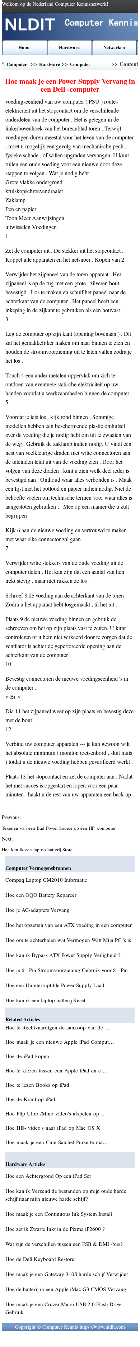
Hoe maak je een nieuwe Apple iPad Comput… (59, 1041)
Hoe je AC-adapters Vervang (37, 909)
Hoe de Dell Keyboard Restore (39, 1258)
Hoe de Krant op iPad (31, 1099)
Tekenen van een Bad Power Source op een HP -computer (59, 828)
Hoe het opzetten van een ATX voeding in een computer (68, 924)
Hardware (69, 47)
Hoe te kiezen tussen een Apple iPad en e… (55, 1070)
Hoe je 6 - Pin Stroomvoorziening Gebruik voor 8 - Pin (66, 970)
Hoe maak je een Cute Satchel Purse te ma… (56, 1142)
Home (24, 47)
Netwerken (114, 47)
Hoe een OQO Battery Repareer (40, 894)
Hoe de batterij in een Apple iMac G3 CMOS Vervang (65, 1289)
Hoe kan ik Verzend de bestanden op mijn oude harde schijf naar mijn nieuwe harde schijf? (65, 1194)
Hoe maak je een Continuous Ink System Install (58, 1213)
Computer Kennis (16, 65)
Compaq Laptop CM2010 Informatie (46, 879)
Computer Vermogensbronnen (89, 65)
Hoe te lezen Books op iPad (38, 1084)
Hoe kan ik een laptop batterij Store (38, 849)
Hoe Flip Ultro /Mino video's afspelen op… (54, 1113)
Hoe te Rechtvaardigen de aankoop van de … (57, 1027)
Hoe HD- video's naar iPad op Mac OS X (53, 1127)
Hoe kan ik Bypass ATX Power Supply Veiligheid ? (63, 954)
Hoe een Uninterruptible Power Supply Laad (54, 985)
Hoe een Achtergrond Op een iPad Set (48, 1175)
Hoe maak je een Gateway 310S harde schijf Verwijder (66, 1273)
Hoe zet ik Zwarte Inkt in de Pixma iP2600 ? (55, 1228)
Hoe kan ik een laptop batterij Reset (45, 1000)
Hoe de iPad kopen (28, 1056)
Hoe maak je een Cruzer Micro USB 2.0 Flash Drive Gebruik (63, 1307)
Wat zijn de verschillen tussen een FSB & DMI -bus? (64, 1243)
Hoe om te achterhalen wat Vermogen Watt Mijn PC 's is (68, 939)
